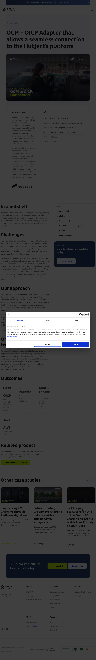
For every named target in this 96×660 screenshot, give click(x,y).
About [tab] (76, 320)
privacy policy (12, 336)
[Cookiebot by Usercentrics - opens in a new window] (80, 314)
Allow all (75, 344)
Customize (46, 344)
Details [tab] (48, 320)
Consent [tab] (20, 320)
